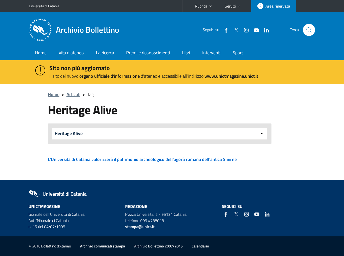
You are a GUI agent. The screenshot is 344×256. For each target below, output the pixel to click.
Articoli (73, 94)
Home (41, 52)
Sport (238, 52)
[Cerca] (309, 30)
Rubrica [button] (201, 6)
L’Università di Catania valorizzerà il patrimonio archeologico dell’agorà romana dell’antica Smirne (142, 159)
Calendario (200, 246)
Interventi (211, 52)
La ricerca (105, 52)
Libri (186, 52)
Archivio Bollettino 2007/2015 (158, 246)
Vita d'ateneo (71, 52)
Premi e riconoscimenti (148, 52)
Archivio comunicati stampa (102, 246)
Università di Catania (44, 6)
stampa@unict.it (140, 227)
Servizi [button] (230, 6)
